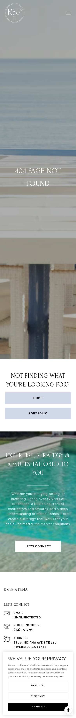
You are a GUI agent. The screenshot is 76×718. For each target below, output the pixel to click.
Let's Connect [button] (38, 546)
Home (38, 398)
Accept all (38, 706)
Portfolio (38, 413)
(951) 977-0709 (24, 629)
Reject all (38, 685)
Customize (38, 696)
